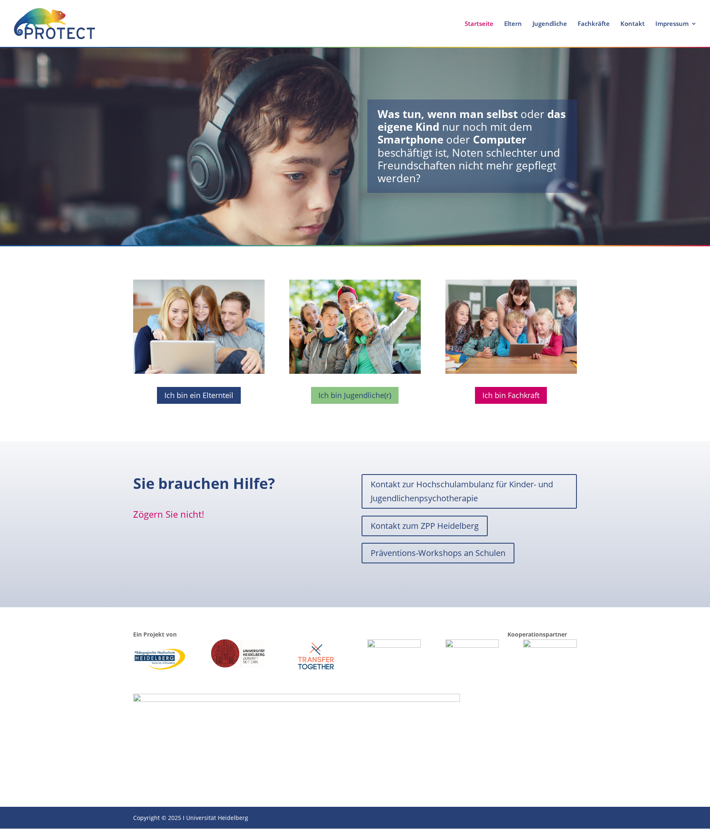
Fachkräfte (594, 24)
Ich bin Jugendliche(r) (354, 395)
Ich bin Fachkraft (510, 395)
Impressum (672, 24)
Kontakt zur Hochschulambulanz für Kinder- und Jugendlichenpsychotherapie (462, 491)
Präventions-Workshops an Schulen (438, 552)
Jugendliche (549, 24)
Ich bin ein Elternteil (198, 395)
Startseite (479, 24)
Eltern (513, 24)
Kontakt (632, 24)
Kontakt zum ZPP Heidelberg (425, 525)
